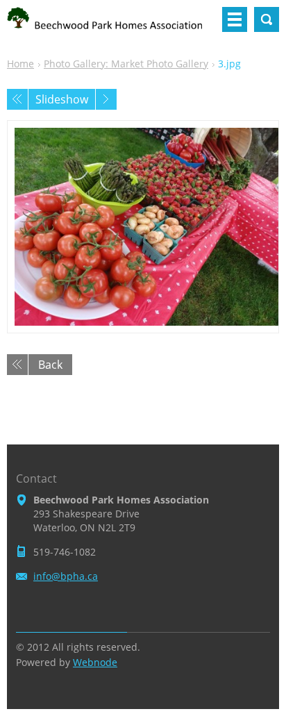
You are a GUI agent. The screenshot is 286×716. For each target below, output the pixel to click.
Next (106, 99)
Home (20, 63)
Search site (266, 19)
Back (50, 364)
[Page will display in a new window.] (143, 226)
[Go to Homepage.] (110, 25)
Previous (17, 99)
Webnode (95, 662)
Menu (234, 19)
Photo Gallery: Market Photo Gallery (126, 63)
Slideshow (61, 99)
